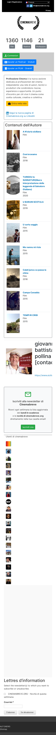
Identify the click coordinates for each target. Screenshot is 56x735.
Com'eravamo (30, 154)
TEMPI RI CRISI (30, 315)
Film (12, 46)
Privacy (48, 10)
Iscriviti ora (28, 427)
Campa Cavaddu (31, 292)
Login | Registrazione (14, 2)
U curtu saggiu (30, 224)
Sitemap (3, 729)
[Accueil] (28, 22)
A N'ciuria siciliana (32, 131)
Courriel (9, 702)
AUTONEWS (5, 726)
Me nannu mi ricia (32, 247)
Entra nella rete (17, 103)
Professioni (41, 46)
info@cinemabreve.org (41, 6)
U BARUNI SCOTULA (33, 202)
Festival (27, 46)
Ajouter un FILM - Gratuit (18, 68)
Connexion (11, 55)
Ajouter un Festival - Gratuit (19, 62)
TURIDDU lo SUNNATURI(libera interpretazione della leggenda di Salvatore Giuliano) (34, 183)
